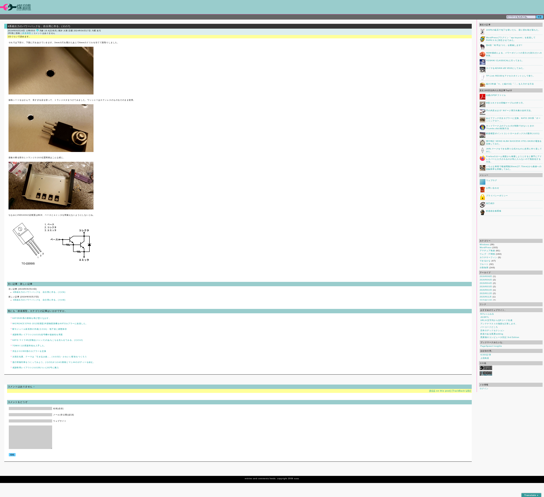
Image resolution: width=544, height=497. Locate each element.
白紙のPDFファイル (496, 95)
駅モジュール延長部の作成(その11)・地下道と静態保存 (39, 329)
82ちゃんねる (487, 314)
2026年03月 (486, 286)
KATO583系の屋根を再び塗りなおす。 (31, 318)
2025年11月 (486, 297)
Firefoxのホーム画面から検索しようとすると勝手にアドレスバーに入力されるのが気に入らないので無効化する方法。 (514, 159)
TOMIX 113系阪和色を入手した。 (29, 345)
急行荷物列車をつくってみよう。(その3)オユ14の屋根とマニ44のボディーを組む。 (53, 362)
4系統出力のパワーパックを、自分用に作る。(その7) (39, 26)
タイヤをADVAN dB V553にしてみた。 (505, 68)
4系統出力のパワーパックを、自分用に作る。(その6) (39, 292)
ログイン (484, 388)
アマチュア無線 (487, 250)
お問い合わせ (492, 188)
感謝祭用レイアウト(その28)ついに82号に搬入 (35, 367)
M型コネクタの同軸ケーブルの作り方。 (505, 103)
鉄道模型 (26, 33)
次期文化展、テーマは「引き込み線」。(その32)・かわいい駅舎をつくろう (49, 357)
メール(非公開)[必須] (63, 415)
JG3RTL (484, 317)
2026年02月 (486, 290)
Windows (484, 244)
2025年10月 (486, 300)
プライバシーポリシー (497, 195)
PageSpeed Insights (491, 346)
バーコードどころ (489, 327)
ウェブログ (491, 180)
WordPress (485, 247)
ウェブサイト (59, 421)
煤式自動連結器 (272, 7)
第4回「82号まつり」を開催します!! (504, 45)
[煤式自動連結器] (272, 7)
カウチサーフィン (488, 257)
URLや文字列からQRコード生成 (496, 320)
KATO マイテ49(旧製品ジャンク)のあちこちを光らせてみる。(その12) (47, 340)
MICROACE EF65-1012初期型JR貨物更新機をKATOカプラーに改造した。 (50, 323)
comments (263, 478)
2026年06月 (486, 280)
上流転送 (484, 358)
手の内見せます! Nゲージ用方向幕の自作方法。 (509, 110)
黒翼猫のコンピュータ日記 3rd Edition (499, 337)
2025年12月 (486, 293)
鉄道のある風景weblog (491, 334)
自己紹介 (490, 203)
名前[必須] (58, 408)
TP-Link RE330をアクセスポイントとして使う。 (510, 76)
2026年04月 (486, 283)
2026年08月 (486, 276)
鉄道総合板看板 (493, 211)
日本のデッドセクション (492, 330)
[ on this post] (440, 391)
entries (248, 478)
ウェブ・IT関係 (487, 254)
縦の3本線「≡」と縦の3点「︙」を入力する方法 (510, 84)
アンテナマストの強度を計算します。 (499, 324)
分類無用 (484, 267)
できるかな (485, 261)
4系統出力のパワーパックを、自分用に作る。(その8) (39, 300)
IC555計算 (485, 355)
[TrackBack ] (461, 391)
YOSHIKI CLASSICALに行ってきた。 (505, 60)
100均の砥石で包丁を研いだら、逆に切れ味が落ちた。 (513, 30)
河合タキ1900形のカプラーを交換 (29, 351)
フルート (484, 264)
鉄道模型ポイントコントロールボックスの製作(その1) (512, 133)
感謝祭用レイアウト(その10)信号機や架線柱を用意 (37, 334)
